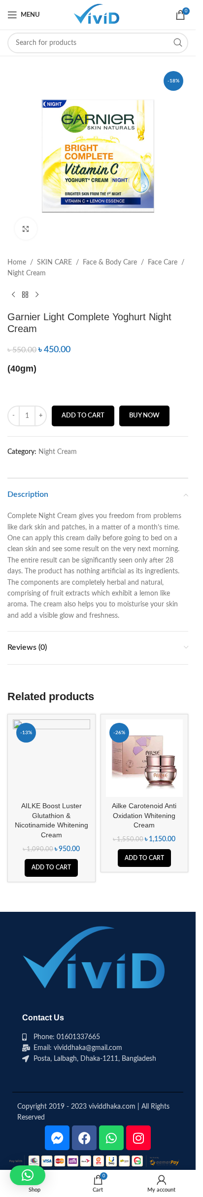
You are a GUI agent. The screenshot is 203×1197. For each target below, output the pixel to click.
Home (16, 262)
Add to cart (83, 415)
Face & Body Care (110, 262)
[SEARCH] (178, 43)
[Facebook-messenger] (57, 1137)
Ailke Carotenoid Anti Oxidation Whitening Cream (144, 815)
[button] (51, 868)
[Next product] (37, 295)
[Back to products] (25, 295)
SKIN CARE (54, 262)
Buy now (144, 415)
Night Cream (26, 273)
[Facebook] (84, 1137)
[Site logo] (97, 14)
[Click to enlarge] (26, 229)
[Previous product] (13, 295)
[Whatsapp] (111, 1137)
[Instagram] (138, 1137)
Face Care (162, 262)
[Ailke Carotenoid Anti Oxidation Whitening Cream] (144, 758)
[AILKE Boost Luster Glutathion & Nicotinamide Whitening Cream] (51, 758)
